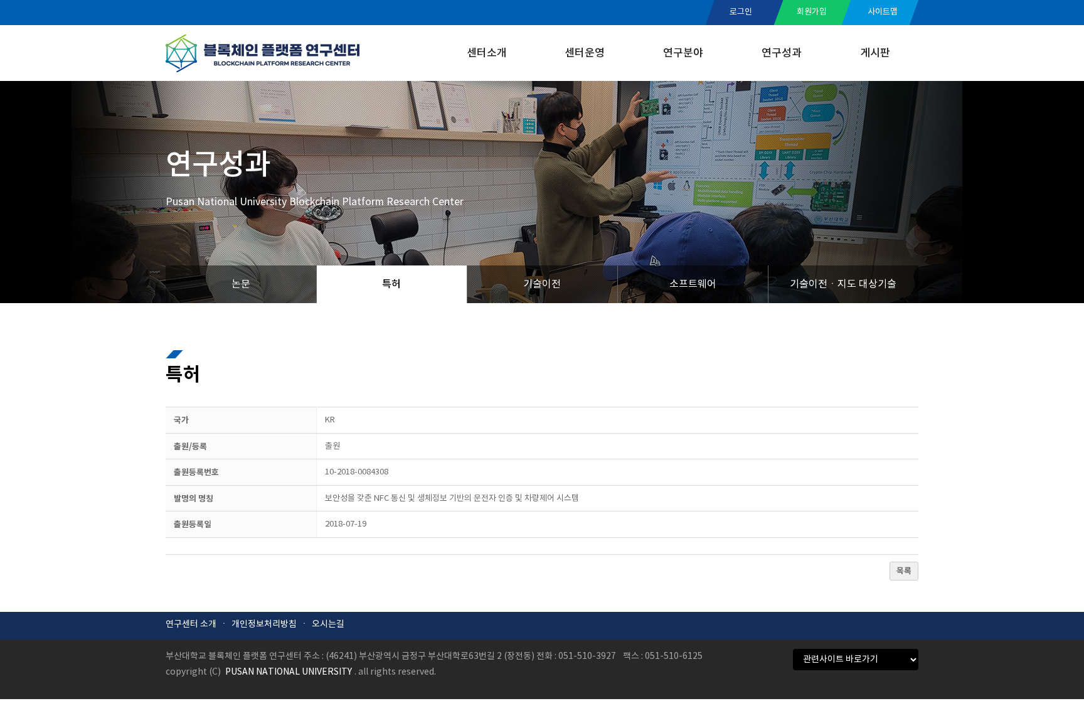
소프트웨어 (692, 284)
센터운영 (585, 53)
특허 (391, 284)
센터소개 (487, 53)
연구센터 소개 (191, 624)
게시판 (875, 53)
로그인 (741, 12)
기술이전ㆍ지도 (843, 284)
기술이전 (542, 284)
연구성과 (782, 53)
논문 (240, 284)
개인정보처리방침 (264, 624)
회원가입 (812, 12)
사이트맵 (883, 12)
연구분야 (683, 53)
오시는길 (328, 624)
